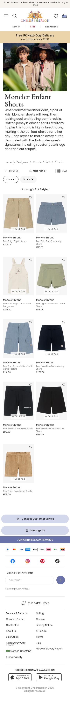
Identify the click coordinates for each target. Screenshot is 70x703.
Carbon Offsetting (19, 651)
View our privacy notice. (17, 588)
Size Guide (12, 636)
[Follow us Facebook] (12, 562)
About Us (11, 631)
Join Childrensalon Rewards (35, 539)
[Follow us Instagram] (27, 562)
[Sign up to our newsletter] (60, 580)
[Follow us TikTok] (57, 562)
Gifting (40, 613)
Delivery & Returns (16, 613)
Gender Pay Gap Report (15, 644)
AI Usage (41, 631)
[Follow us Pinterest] (42, 562)
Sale (32, 26)
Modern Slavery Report (49, 648)
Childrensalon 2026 (42, 687)
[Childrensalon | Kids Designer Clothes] (35, 14)
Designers (51, 26)
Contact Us (12, 625)
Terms (39, 636)
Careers (40, 619)
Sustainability (14, 657)
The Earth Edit (38, 603)
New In (16, 26)
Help (38, 642)
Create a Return (15, 619)
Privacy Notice (44, 625)
